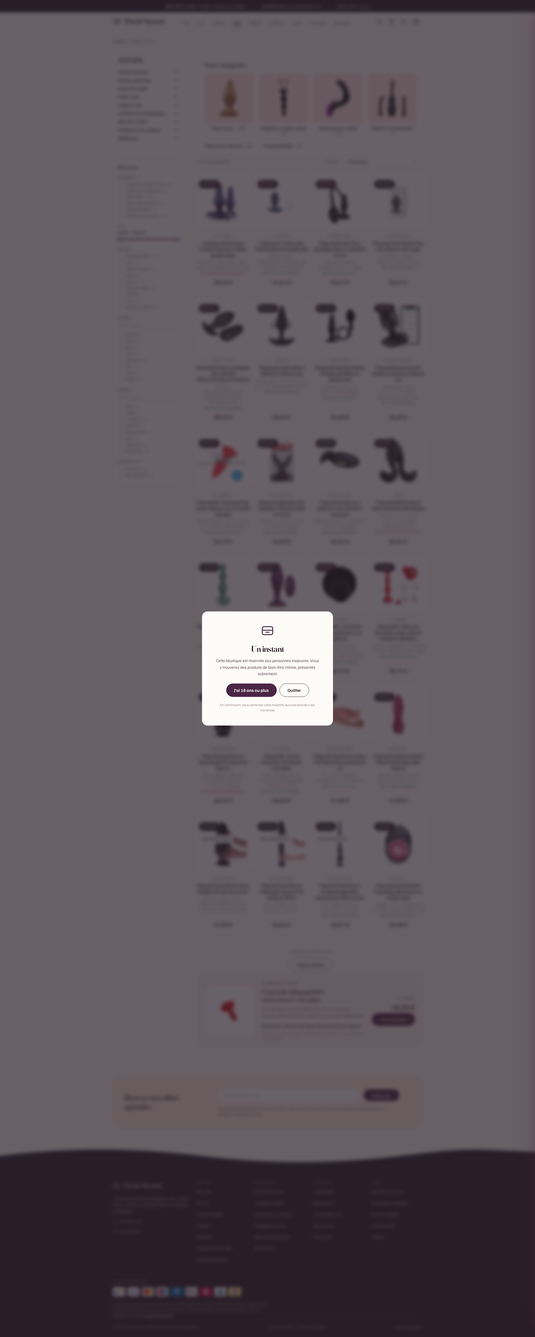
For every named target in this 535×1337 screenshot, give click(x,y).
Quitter (294, 690)
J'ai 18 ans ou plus (251, 690)
